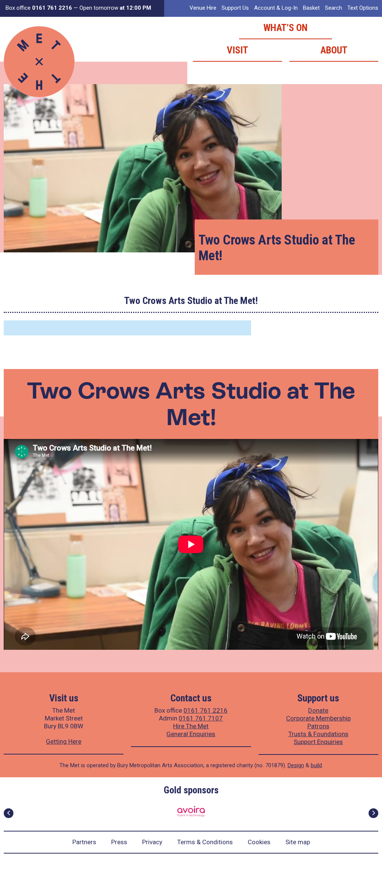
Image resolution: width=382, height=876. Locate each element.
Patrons (318, 726)
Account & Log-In (276, 7)
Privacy (152, 842)
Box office (39, 7)
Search (333, 7)
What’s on (285, 27)
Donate (318, 710)
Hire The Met (191, 726)
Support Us (235, 7)
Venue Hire (203, 7)
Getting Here (63, 741)
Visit (237, 50)
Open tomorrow (115, 7)
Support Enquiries (318, 742)
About (333, 50)
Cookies (259, 842)
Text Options (362, 7)
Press (119, 842)
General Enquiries (190, 734)
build (316, 765)
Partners (84, 842)
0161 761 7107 (201, 718)
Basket (311, 7)
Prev (8, 813)
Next (373, 813)
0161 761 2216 (206, 710)
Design (296, 765)
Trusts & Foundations (318, 734)
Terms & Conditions (205, 842)
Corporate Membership (318, 718)
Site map (297, 842)
